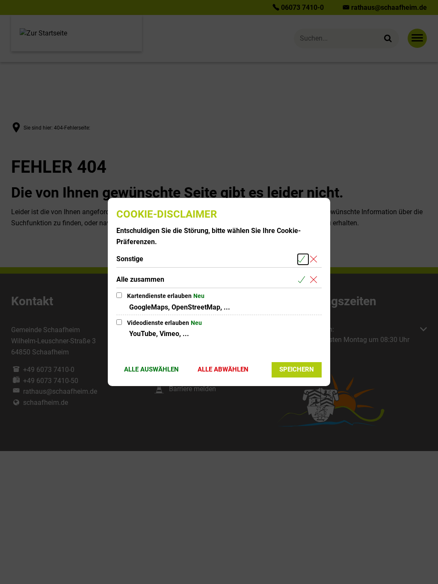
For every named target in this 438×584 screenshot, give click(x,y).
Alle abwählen (223, 369)
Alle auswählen (151, 369)
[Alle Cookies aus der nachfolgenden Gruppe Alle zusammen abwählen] (315, 279)
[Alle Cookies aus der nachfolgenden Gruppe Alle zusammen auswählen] (303, 279)
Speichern (296, 369)
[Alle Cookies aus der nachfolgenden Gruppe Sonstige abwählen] (315, 259)
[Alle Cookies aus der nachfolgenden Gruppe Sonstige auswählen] (303, 259)
